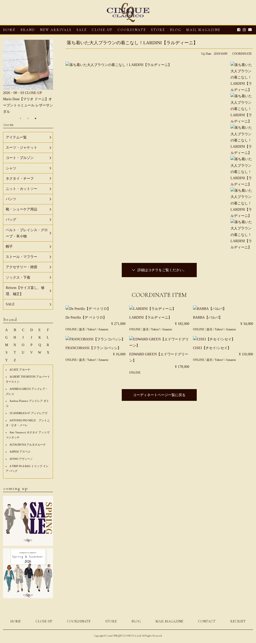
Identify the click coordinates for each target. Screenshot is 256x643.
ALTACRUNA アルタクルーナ (28, 444)
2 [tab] (28, 118)
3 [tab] (35, 118)
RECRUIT (238, 621)
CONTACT (207, 621)
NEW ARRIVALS (56, 30)
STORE (158, 30)
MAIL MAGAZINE (203, 30)
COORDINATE (132, 30)
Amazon (103, 329)
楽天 (82, 329)
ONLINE (71, 329)
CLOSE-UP (44, 621)
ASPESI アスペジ (20, 451)
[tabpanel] (28, 77)
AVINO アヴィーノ (21, 458)
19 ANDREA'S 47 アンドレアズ (29, 413)
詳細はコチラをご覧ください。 (162, 270)
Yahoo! (91, 329)
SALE (81, 30)
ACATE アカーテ (20, 369)
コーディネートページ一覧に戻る (159, 395)
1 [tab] (20, 118)
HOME (9, 30)
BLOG (136, 621)
